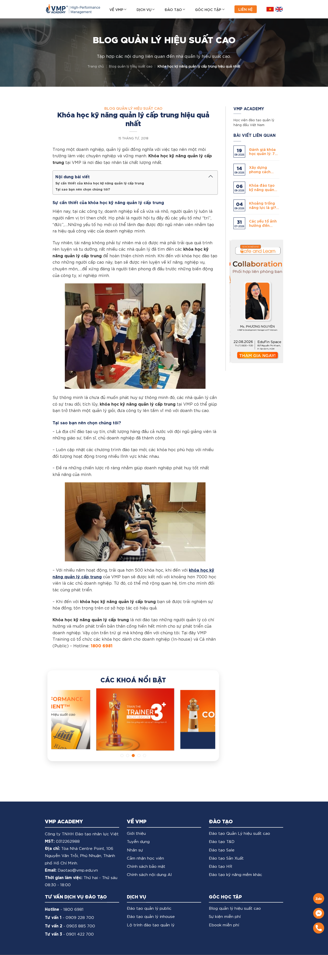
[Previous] (61, 724)
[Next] (205, 724)
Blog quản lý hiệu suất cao (133, 108)
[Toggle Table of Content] (210, 176)
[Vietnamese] (270, 9)
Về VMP (116, 9)
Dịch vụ (144, 9)
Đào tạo (173, 9)
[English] (279, 9)
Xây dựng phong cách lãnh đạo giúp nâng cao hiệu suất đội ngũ (262, 169)
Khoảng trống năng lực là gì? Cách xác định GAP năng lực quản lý (262, 205)
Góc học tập (208, 9)
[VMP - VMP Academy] (73, 9)
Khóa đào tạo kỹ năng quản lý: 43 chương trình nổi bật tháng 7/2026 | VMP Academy (263, 187)
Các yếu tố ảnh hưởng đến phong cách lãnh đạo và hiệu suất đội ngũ (263, 223)
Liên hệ (245, 9)
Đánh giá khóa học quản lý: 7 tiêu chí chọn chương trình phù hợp (262, 151)
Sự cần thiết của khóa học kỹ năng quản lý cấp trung (99, 183)
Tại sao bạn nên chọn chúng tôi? (82, 189)
